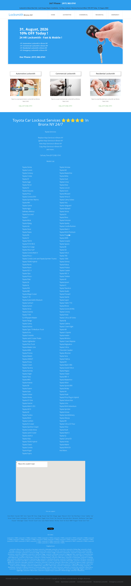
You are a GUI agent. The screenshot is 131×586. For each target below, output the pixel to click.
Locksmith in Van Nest (15, 569)
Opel (48, 516)
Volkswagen (20, 520)
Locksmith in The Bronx (79, 559)
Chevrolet (59, 518)
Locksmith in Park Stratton (26, 557)
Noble (14, 518)
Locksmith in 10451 (76, 539)
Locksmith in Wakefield (21, 554)
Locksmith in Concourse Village (30, 552)
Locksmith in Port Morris (22, 561)
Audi (92, 516)
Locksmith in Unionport (14, 552)
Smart (61, 520)
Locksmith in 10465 (47, 541)
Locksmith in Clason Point (78, 552)
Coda (87, 518)
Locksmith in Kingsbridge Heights (74, 569)
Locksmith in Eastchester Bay (31, 559)
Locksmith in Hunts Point (59, 549)
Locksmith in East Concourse (28, 564)
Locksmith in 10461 (35, 541)
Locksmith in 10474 (41, 539)
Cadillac (88, 516)
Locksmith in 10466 (30, 539)
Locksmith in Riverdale (20, 562)
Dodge (40, 516)
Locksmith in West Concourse (54, 567)
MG (32, 516)
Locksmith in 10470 (64, 539)
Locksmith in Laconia (21, 567)
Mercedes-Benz (67, 518)
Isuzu (32, 518)
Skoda (18, 518)
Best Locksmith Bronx (70, 578)
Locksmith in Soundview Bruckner (49, 559)
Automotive (67, 15)
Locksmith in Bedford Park (34, 565)
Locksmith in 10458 (53, 539)
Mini (51, 516)
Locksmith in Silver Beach (65, 556)
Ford (87, 520)
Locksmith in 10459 (47, 543)
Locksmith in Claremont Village (36, 554)
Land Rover (38, 518)
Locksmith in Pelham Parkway (42, 557)
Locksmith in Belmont (16, 559)
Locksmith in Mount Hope (17, 549)
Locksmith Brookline (26, 578)
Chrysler (14, 520)
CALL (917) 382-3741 (25, 106)
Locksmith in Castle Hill (52, 561)
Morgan (55, 516)
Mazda (47, 520)
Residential (100, 15)
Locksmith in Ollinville (53, 551)
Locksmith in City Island (31, 549)
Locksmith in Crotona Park (73, 557)
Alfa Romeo (82, 518)
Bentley (57, 520)
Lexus (40, 520)
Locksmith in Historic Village (48, 552)
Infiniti (69, 516)
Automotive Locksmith (68, 582)
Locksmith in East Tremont (67, 551)
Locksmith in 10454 (47, 538)
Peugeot (75, 520)
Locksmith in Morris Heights (17, 556)
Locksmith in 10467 (12, 538)
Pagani (91, 518)
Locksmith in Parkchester (64, 565)
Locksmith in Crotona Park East (84, 554)
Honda (80, 520)
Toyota (29, 516)
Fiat (55, 518)
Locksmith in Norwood (52, 554)
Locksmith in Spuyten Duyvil (46, 570)
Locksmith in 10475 (58, 543)
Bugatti (44, 518)
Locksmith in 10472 (24, 541)
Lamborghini (23, 518)
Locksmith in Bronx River (62, 562)
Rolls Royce (77, 516)
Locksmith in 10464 (18, 539)
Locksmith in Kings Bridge (71, 564)
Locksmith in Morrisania (57, 564)
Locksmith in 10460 (82, 538)
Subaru (26, 520)
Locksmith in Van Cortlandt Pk (23, 551)
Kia (64, 520)
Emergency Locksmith (116, 582)
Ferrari (52, 518)
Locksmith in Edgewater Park (67, 554)
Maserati (64, 516)
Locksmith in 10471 (70, 541)
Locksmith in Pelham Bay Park (48, 556)
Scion (84, 520)
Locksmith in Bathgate (20, 565)
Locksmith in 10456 (35, 538)
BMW (71, 520)
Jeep (43, 520)
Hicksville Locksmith (12, 578)
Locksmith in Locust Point (29, 569)
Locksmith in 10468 (24, 538)
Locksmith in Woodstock (77, 570)
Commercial (83, 15)
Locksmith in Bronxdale (66, 561)
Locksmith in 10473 (70, 538)
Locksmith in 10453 (12, 541)
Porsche (31, 520)
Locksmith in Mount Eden (30, 570)
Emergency (115, 15)
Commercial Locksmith (84, 582)
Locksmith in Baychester (58, 569)
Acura (47, 518)
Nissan (10, 518)
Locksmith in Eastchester (63, 552)
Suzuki (36, 520)
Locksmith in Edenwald (44, 549)
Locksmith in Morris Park (49, 565)
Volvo (25, 516)
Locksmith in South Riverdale (83, 551)
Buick (67, 520)
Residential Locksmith (100, 582)
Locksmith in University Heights (37, 567)
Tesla (29, 518)
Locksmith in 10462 (58, 541)
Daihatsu (51, 520)
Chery (35, 516)
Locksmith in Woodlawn (43, 569)
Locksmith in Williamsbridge (62, 570)
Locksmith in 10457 (87, 539)
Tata (72, 516)
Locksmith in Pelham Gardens (37, 561)
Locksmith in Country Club (71, 567)
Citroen (83, 516)
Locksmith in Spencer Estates (77, 562)
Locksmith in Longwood (43, 564)
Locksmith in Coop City (47, 562)
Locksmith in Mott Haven (58, 557)
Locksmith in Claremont (34, 562)
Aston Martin (11, 516)
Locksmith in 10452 (82, 541)
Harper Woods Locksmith (43, 578)
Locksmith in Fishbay (77, 565)
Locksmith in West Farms (86, 567)
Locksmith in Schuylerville (32, 556)
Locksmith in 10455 (58, 538)
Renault (44, 516)
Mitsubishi (75, 518)
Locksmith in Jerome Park (39, 551)
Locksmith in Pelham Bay (73, 549)
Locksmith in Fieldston (66, 559)
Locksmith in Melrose (79, 556)
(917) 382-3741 (69, 3)
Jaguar (59, 516)
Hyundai (17, 516)
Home (53, 15)
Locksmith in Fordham (80, 561)
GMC (21, 516)
